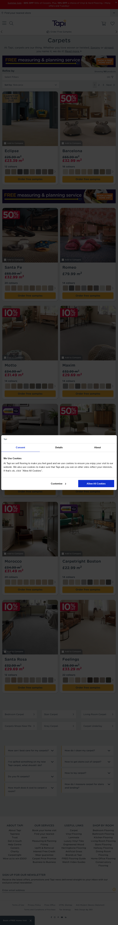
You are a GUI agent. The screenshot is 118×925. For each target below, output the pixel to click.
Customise (56, 483)
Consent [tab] (20, 447)
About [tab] (97, 447)
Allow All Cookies (96, 483)
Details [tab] (59, 447)
